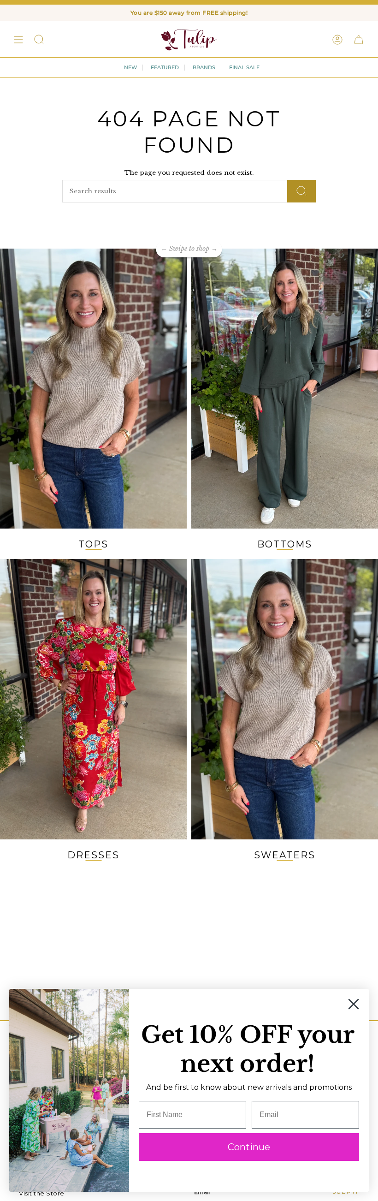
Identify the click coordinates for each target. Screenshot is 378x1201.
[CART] (358, 40)
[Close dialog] (353, 1004)
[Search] (301, 191)
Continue (249, 1147)
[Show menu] (18, 40)
